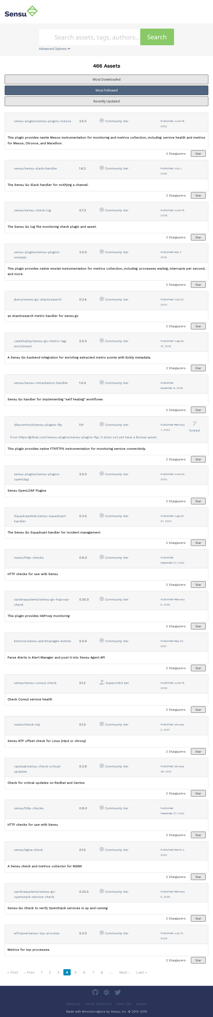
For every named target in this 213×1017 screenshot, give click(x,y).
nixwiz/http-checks (29, 557)
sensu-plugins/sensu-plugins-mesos (42, 121)
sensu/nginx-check (28, 850)
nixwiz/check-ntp (27, 724)
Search (157, 36)
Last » (141, 972)
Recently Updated (107, 101)
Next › (124, 972)
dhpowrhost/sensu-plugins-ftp (38, 425)
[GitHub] (96, 993)
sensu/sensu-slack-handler (35, 168)
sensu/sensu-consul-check (35, 683)
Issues (141, 1004)
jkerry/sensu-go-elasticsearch (38, 299)
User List (123, 1004)
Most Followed (107, 90)
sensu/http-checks (29, 808)
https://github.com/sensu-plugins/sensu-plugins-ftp (58, 437)
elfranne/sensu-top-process (36, 933)
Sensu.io (73, 1004)
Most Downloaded (107, 79)
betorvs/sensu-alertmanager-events (42, 641)
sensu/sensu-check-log (32, 210)
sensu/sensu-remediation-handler (41, 383)
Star (198, 153)
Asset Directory (98, 1004)
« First (12, 972)
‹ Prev (30, 972)
